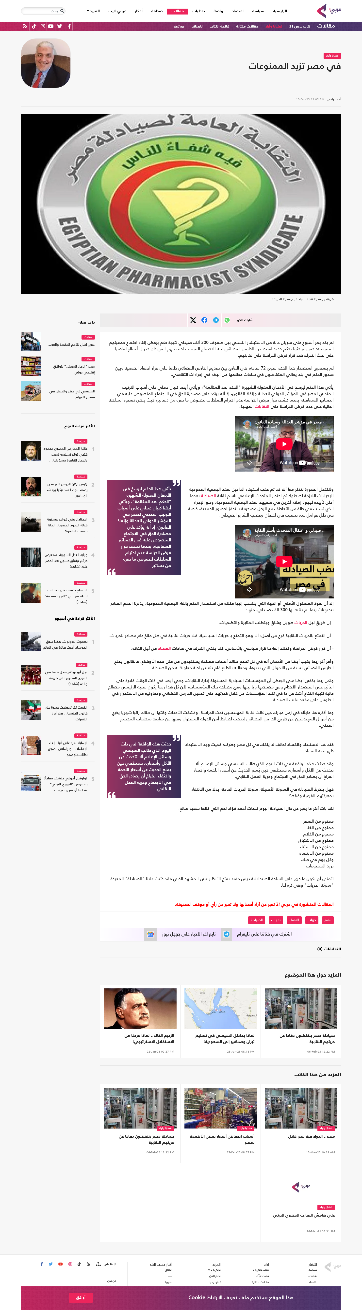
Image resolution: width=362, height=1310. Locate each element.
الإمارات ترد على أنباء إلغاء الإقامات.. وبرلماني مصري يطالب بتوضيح (67, 749)
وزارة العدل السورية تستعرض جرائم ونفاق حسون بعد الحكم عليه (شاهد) (66, 560)
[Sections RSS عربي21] (98, 1264)
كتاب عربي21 (261, 1269)
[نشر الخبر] (193, 320)
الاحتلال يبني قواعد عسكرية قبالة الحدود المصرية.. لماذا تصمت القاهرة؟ (67, 525)
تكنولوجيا (215, 1282)
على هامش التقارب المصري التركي (304, 1215)
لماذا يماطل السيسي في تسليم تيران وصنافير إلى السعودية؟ (225, 1039)
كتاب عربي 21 (299, 26)
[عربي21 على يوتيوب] (50, 26)
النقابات (262, 406)
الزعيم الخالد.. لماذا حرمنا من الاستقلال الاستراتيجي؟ (149, 1039)
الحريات (301, 623)
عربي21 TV (213, 1269)
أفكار (139, 11)
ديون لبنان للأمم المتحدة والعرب (72, 344)
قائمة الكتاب (219, 26)
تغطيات (199, 11)
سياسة (258, 11)
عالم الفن (215, 1276)
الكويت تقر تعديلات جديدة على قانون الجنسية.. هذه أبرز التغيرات (65, 713)
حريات (312, 920)
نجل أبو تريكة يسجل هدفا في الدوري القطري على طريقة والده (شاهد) (66, 678)
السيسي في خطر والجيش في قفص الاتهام (72, 394)
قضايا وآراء (273, 26)
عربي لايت (117, 11)
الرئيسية (278, 11)
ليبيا (170, 1276)
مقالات (178, 11)
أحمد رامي (334, 99)
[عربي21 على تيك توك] (34, 26)
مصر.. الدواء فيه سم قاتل (311, 1136)
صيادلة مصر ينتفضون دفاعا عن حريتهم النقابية (307, 1039)
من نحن (111, 1281)
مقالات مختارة (247, 26)
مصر (328, 920)
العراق (168, 1269)
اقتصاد (238, 11)
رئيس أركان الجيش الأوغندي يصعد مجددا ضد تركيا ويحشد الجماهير (66, 490)
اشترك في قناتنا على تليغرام (264, 934)
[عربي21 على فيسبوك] (69, 26)
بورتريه (179, 26)
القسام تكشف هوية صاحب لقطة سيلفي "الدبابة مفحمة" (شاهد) (66, 596)
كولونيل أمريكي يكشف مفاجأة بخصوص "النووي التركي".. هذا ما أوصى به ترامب (65, 784)
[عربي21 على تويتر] (59, 26)
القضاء (164, 648)
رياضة (218, 11)
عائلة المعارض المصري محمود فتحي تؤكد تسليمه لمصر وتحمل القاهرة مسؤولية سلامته (65, 455)
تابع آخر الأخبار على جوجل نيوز (189, 934)
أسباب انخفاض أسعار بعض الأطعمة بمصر (222, 1139)
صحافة (157, 11)
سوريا (168, 1282)
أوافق (80, 1297)
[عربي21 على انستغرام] (43, 26)
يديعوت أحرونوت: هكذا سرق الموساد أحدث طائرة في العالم (65, 644)
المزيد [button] (94, 11)
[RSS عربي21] (25, 26)
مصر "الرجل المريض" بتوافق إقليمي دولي (74, 369)
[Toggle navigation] (62, 11)
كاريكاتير (197, 26)
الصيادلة (208, 496)
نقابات (276, 920)
